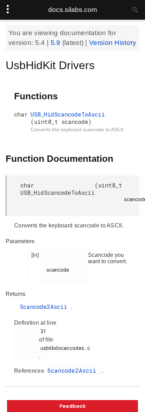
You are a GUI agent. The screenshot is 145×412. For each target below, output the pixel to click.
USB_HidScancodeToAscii (68, 114)
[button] (72, 406)
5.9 (56, 42)
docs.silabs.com (72, 9)
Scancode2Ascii (45, 306)
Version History (113, 42)
